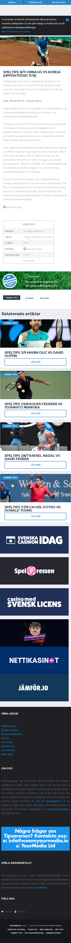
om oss (42, 797)
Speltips (11, 2)
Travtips (33, 929)
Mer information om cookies (16, 31)
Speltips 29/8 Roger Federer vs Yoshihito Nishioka (33, 405)
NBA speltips (46, 929)
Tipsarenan (15, 926)
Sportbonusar (58, 2)
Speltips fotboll (9, 730)
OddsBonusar (35, 2)
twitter (8, 912)
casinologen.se (53, 801)
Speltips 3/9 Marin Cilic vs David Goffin (34, 354)
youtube (21, 912)
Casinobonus (8, 750)
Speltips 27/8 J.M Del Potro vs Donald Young (33, 508)
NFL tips (5, 738)
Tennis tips (7, 742)
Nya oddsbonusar (34, 933)
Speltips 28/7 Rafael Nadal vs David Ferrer (32, 457)
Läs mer (35, 362)
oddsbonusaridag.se (58, 809)
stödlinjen (41, 887)
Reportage (7, 754)
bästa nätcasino (35, 805)
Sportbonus (7, 746)
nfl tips (59, 929)
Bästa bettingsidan (11, 734)
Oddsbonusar (8, 726)
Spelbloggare (53, 933)
